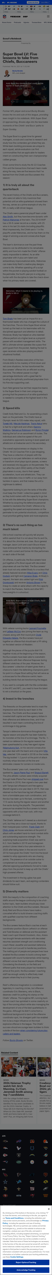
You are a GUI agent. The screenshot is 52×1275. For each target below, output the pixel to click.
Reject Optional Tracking (26, 1262)
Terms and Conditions (14, 1218)
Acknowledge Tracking (26, 1270)
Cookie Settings (16, 1257)
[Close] (49, 1209)
